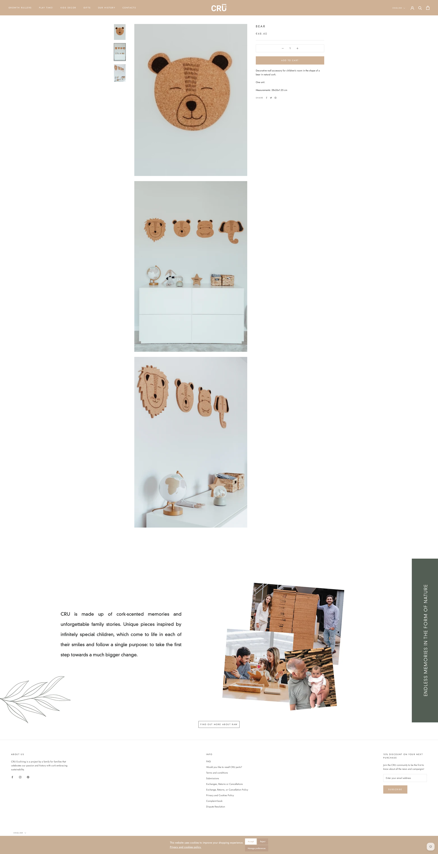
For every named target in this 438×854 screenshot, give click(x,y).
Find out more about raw (218, 724)
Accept (251, 841)
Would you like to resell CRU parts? (224, 767)
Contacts (129, 7)
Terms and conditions (217, 772)
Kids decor (68, 7)
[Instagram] (20, 777)
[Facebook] (267, 98)
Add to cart (290, 60)
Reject (262, 841)
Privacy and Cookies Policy (220, 795)
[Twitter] (271, 98)
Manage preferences (257, 848)
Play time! (46, 7)
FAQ (208, 761)
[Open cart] (427, 8)
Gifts (87, 7)
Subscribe (395, 789)
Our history (106, 7)
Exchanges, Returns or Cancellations (224, 784)
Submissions (212, 778)
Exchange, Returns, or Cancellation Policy (227, 789)
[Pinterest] (275, 98)
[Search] (420, 8)
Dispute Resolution (215, 806)
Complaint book (214, 801)
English (397, 8)
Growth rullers (20, 7)
